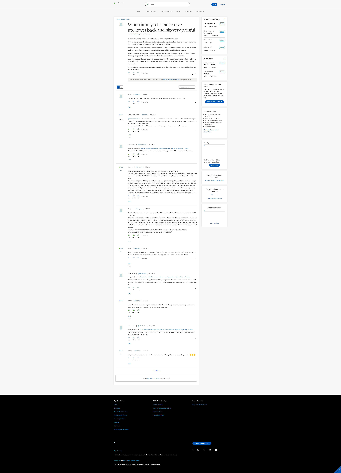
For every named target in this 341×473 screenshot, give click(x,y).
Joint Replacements (210, 23)
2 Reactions (145, 102)
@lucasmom (139, 167)
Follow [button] (222, 23)
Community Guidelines (119, 419)
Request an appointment (214, 101)
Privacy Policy (126, 460)
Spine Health (208, 47)
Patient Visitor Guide (158, 415)
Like (129, 74)
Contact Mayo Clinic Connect (121, 429)
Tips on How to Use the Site (214, 180)
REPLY (129, 107)
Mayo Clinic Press (157, 411)
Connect (120, 3)
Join (214, 4)
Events (178, 11)
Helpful (133, 74)
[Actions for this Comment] (195, 102)
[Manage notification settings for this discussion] (192, 73)
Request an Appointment (202, 443)
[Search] (147, 4)
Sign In (223, 4)
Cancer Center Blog (158, 404)
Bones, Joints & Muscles (123, 19)
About (115, 404)
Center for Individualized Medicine (162, 408)
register (157, 378)
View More (156, 371)
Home (139, 11)
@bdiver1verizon (133, 119)
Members (188, 11)
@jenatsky (137, 248)
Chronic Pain (208, 40)
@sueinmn (145, 114)
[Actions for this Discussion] (195, 73)
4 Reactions (145, 129)
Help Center (200, 11)
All (224, 19)
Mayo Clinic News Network (199, 404)
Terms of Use (117, 460)
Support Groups (151, 11)
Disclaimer (116, 422)
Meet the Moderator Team (121, 411)
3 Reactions (145, 154)
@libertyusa (138, 209)
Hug (138, 74)
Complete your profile (214, 198)
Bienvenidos (214, 223)
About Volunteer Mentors (120, 415)
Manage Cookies (135, 460)
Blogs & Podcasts (166, 11)
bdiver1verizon (139, 34)
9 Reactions (145, 73)
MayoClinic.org (117, 450)
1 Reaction (144, 258)
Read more (214, 165)
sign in (149, 378)
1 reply (129, 137)
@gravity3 (137, 94)
